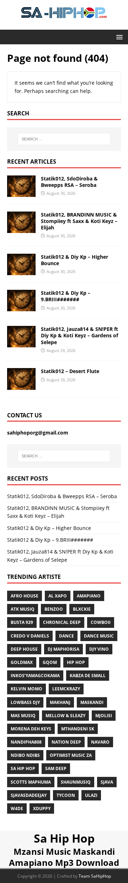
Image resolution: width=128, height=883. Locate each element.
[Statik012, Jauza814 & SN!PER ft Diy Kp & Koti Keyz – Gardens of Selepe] (21, 343)
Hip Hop (76, 662)
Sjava (107, 782)
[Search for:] (64, 139)
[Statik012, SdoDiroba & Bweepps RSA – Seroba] (21, 192)
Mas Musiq (23, 716)
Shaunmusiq (76, 782)
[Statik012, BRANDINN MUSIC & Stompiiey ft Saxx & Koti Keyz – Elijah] (21, 228)
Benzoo (53, 609)
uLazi (91, 795)
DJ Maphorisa (63, 649)
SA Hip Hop (23, 768)
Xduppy (41, 808)
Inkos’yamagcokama (35, 676)
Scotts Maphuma (31, 782)
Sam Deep (55, 768)
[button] (118, 36)
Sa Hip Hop (64, 838)
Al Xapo (57, 596)
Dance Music (99, 636)
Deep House (24, 649)
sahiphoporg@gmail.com (37, 432)
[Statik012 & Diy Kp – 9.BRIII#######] (21, 307)
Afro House (24, 596)
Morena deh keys (31, 729)
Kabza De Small (88, 676)
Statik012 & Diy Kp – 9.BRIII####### (65, 296)
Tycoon (66, 795)
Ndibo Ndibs (25, 755)
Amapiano (89, 596)
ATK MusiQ (22, 609)
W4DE (17, 808)
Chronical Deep (62, 622)
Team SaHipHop (95, 876)
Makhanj (60, 702)
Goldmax (22, 662)
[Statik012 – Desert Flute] (21, 385)
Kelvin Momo (26, 689)
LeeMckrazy (66, 689)
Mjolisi (103, 716)
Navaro (100, 742)
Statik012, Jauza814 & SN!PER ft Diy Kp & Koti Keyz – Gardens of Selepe (79, 335)
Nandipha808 (26, 742)
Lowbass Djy (25, 702)
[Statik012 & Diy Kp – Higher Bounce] (21, 271)
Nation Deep (66, 742)
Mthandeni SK (77, 729)
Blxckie (82, 609)
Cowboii (101, 622)
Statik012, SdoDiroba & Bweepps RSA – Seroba (69, 181)
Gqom (50, 662)
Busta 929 (22, 622)
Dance (66, 636)
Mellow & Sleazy (65, 716)
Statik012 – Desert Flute (70, 371)
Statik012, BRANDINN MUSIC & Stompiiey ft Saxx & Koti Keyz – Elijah (79, 221)
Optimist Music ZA (71, 755)
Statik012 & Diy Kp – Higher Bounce (74, 260)
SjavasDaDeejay (29, 795)
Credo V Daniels (30, 636)
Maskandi (91, 702)
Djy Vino (99, 649)
